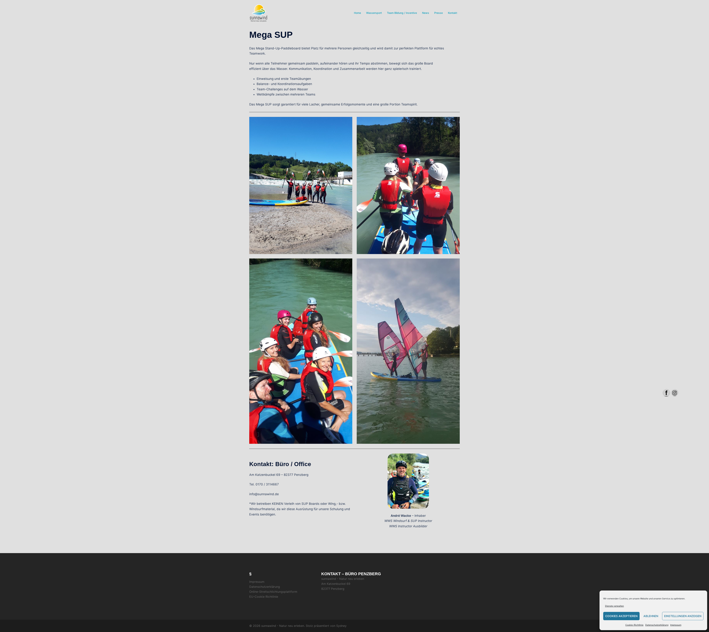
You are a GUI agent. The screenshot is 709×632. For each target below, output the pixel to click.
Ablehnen (650, 616)
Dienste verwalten (614, 606)
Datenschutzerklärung (656, 625)
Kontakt (452, 12)
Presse (438, 12)
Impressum (675, 625)
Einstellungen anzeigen (682, 616)
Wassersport (374, 12)
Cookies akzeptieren (621, 616)
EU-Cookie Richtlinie (263, 596)
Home (357, 12)
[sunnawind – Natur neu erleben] (258, 13)
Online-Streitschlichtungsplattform (273, 591)
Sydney (341, 626)
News (425, 12)
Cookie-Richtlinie (634, 625)
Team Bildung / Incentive (402, 12)
